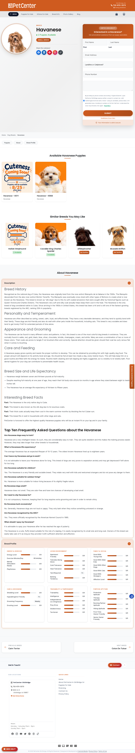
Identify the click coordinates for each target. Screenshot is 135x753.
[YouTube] (21, 734)
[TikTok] (38, 734)
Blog (78, 14)
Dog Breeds (11, 135)
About (18, 143)
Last (110, 47)
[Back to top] (125, 665)
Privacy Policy (64, 694)
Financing (62, 688)
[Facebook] (12, 734)
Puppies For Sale (27, 14)
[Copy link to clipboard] (60, 52)
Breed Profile (30, 143)
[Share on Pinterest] (49, 52)
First (85, 47)
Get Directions (18, 696)
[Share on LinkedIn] (44, 52)
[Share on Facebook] (38, 52)
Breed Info (56, 14)
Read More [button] (107, 105)
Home (4, 135)
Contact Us (63, 691)
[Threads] (33, 734)
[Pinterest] (29, 734)
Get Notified (84, 252)
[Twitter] (25, 734)
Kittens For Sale (42, 14)
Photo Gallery (68, 14)
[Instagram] (16, 734)
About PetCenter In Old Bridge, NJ (71, 682)
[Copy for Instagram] (55, 52)
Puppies (7, 143)
